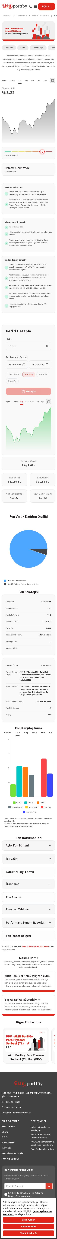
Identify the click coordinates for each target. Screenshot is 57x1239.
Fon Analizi (13, 897)
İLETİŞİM (7, 1148)
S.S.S (4, 1137)
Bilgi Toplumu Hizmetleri (42, 1149)
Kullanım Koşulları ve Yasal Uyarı (40, 1129)
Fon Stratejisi (38, 47)
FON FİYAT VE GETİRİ (13, 1153)
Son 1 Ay (29, 374)
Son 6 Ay (12, 381)
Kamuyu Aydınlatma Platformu (35, 946)
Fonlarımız (22, 15)
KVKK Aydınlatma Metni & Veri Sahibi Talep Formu (42, 1143)
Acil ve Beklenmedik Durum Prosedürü (40, 1136)
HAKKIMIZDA (8, 1142)
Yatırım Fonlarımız (40, 15)
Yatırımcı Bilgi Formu (20, 872)
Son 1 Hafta (13, 374)
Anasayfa (7, 15)
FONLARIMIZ (8, 1126)
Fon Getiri (9, 47)
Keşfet (22, 47)
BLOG (5, 1132)
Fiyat (9, 339)
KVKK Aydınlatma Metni (19, 1193)
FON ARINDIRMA (10, 1158)
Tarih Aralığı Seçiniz (17, 357)
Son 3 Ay (43, 374)
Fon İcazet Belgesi (18, 936)
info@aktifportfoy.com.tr (16, 1112)
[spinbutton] (26, 346)
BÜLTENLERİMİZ (10, 1121)
